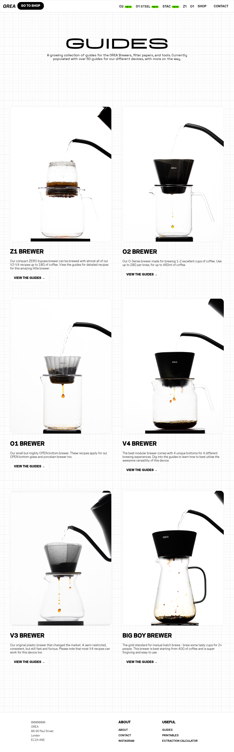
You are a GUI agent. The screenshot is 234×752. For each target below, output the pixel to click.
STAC (170, 6)
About (123, 730)
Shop (30, 6)
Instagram (126, 741)
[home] (8, 4)
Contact (221, 6)
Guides (167, 730)
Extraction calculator (180, 741)
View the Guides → (29, 278)
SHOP (202, 6)
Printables (170, 735)
